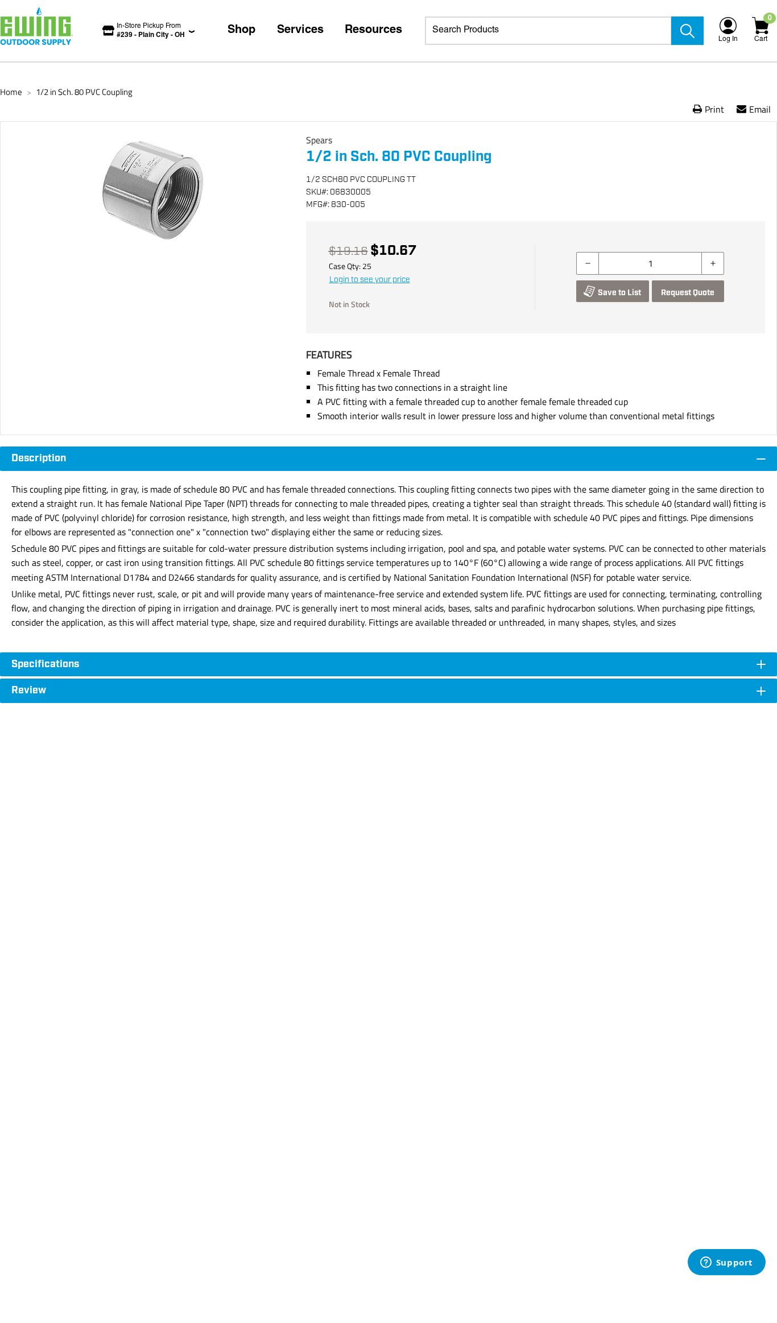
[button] (153, 258)
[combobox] (548, 30)
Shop (241, 30)
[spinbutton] (650, 263)
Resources (373, 30)
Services (300, 30)
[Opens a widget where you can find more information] (726, 1263)
